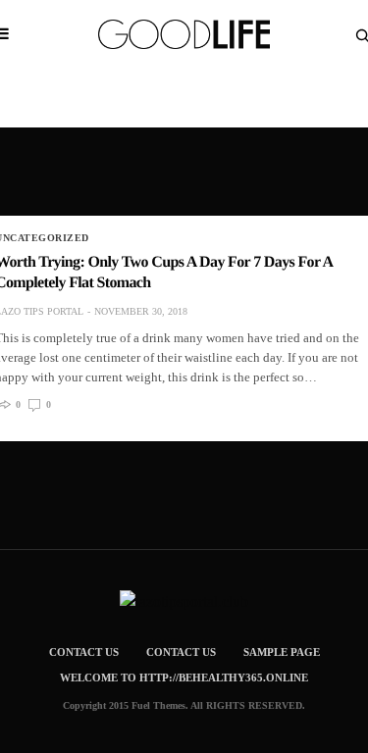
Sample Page (281, 652)
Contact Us (84, 652)
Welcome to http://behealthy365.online (184, 677)
